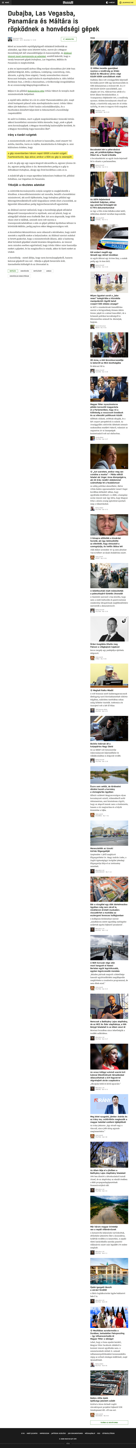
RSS (98, 1433)
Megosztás (70, 39)
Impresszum (44, 1433)
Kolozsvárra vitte (36, 90)
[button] (13, 271)
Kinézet (112, 2)
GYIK (23, 1433)
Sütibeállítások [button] (108, 1433)
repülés (16, 40)
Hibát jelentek (32, 1433)
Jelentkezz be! (128, 2)
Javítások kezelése (58, 1433)
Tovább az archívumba (109, 1422)
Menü (7, 2)
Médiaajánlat (90, 1433)
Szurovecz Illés (18, 38)
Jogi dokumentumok (75, 1433)
